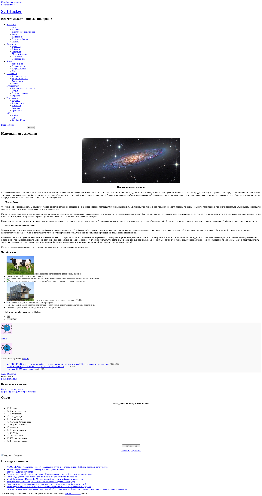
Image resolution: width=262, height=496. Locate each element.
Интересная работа (19, 411)
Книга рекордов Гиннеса (23, 32)
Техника (16, 108)
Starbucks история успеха (43, 302)
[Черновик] (20, 274)
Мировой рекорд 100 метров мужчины (19, 392)
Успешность (17, 81)
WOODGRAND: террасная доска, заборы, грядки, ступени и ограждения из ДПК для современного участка (57, 364)
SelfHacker (11, 11)
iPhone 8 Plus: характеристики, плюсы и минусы (76, 279)
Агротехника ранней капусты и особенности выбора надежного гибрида (41, 481)
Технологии (12, 98)
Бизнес (10, 61)
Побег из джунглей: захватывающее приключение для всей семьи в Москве (42, 477)
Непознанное (18, 37)
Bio (8, 316)
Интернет (16, 105)
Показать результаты (131, 450)
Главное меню (7, 125)
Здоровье (16, 46)
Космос (15, 34)
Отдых (15, 91)
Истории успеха (19, 76)
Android (15, 115)
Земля (14, 27)
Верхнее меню (8, 5)
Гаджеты (16, 100)
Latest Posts (12, 319)
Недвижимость (19, 69)
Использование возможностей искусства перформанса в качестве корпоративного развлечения (51, 305)
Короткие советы (20, 78)
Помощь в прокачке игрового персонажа (66, 281)
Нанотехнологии (18, 430)
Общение (16, 49)
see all (25, 358)
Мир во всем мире (18, 424)
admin (4, 338)
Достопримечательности (23, 88)
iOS (13, 118)
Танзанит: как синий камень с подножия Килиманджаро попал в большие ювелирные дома (49, 474)
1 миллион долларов (19, 441)
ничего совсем (16, 435)
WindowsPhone (19, 120)
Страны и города (20, 93)
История (16, 29)
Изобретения (18, 103)
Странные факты (20, 39)
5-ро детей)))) (16, 416)
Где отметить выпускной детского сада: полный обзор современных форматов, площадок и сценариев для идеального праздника (67, 489)
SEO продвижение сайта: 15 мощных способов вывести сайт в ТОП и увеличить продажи (49, 486)
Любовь (13, 408)
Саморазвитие (18, 59)
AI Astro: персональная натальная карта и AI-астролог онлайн (35, 366)
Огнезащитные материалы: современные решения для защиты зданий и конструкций (46, 484)
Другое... (14, 433)
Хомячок (14, 427)
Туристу (16, 96)
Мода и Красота (19, 54)
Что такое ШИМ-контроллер (20, 369)
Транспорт (17, 110)
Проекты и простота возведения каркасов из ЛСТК (58, 300)
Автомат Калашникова (20, 422)
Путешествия (13, 86)
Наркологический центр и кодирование (25, 276)
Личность (11, 44)
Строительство (19, 66)
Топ (8, 113)
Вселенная (11, 24)
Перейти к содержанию (12, 2)
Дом (14, 71)
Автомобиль (16, 419)
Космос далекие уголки (12, 389)
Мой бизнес (17, 64)
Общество (16, 51)
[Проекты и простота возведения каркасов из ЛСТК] (20, 300)
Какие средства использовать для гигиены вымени (57, 274)
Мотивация (12, 73)
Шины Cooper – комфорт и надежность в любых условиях (34, 307)
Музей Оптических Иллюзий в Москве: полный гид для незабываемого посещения (45, 479)
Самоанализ (17, 56)
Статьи (15, 42)
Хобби (15, 83)
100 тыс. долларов (18, 438)
